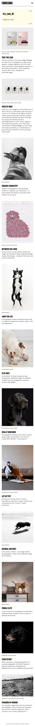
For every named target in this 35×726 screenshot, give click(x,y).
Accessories (5, 369)
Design (18, 51)
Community (13, 51)
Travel (16, 492)
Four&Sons (17, 2)
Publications (5, 53)
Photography (24, 51)
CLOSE (30, 11)
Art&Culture (5, 51)
